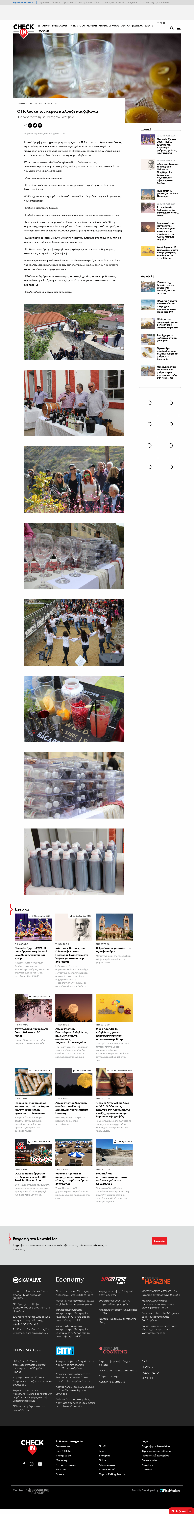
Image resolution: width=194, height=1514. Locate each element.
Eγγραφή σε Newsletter (156, 1446)
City (96, 2)
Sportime (68, 2)
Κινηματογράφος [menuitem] (109, 25)
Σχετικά (22, 909)
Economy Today (83, 2)
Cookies (147, 1469)
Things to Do (24, 103)
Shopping (104, 1455)
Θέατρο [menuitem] (125, 25)
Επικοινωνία (149, 1460)
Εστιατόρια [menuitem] (44, 25)
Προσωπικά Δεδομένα (155, 1455)
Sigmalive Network (22, 2)
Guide (102, 1460)
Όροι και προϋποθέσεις (156, 1451)
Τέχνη (102, 1451)
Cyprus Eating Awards (112, 1474)
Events (60, 1474)
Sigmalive (44, 2)
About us (147, 1465)
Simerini (56, 2)
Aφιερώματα (107, 1465)
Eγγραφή (159, 1241)
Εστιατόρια (63, 1446)
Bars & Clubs (63, 1451)
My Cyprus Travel (160, 2)
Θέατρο (61, 1469)
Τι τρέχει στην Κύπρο (46, 103)
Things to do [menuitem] (77, 25)
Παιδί (102, 1446)
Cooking (144, 2)
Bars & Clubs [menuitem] (59, 25)
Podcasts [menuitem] (43, 30)
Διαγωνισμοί (107, 1469)
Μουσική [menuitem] (92, 25)
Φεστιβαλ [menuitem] (137, 25)
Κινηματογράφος (66, 1465)
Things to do (21, 944)
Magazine (132, 2)
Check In (120, 2)
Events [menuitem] (149, 25)
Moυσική (61, 1460)
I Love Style (108, 2)
